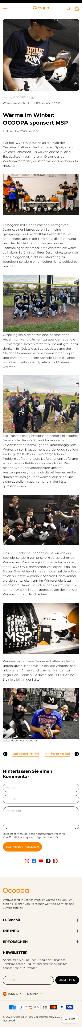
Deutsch (32, 993)
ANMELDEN (67, 980)
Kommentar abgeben (22, 846)
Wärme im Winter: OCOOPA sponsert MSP (31, 103)
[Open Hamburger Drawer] (5, 8)
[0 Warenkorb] (77, 8)
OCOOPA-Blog (23, 97)
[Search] (68, 8)
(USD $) (13, 994)
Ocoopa (18, 1016)
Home (7, 97)
